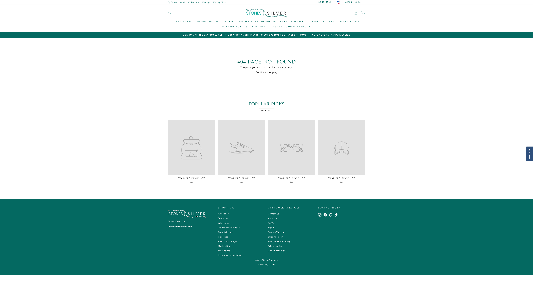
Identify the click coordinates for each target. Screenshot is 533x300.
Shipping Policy (275, 236)
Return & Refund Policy (279, 241)
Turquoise (204, 21)
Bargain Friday (292, 21)
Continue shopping (266, 72)
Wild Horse (225, 21)
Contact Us (273, 213)
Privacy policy (275, 246)
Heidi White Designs (344, 21)
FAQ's (271, 223)
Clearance (316, 21)
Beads (182, 2)
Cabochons (194, 2)
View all (266, 111)
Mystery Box (232, 26)
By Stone (172, 2)
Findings (206, 2)
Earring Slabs (219, 2)
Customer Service (276, 250)
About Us (272, 218)
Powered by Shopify (266, 264)
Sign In (271, 227)
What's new (182, 21)
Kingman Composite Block (290, 26)
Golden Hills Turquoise (257, 21)
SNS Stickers (255, 26)
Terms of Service (276, 232)
